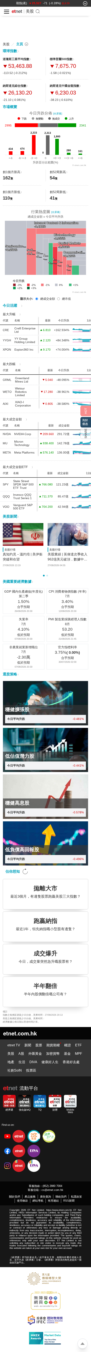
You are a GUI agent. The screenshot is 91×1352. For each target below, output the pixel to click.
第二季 (23, 596)
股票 (38, 1045)
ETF (78, 1045)
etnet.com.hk (20, 1033)
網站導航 (37, 1200)
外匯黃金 (35, 1053)
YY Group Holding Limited (24, 340)
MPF (78, 1053)
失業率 (23, 619)
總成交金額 (47, 298)
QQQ (6, 496)
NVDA (7, 434)
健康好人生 (49, 1062)
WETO (7, 391)
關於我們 (14, 1196)
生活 (21, 1062)
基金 (67, 1053)
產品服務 (30, 1196)
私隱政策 (76, 1196)
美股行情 (9, 549)
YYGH (7, 340)
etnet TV (13, 1045)
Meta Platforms (24, 452)
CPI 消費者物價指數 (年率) (67, 591)
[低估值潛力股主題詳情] (45, 750)
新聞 (27, 1045)
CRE (6, 330)
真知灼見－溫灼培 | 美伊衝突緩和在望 (23, 556)
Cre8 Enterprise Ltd (25, 330)
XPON (7, 349)
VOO (6, 506)
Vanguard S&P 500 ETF (23, 506)
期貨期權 (53, 1045)
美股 (30, 11)
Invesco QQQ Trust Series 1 (22, 496)
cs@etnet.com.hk (52, 1190)
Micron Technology (21, 443)
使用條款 (22, 1200)
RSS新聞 (68, 1200)
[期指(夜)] (21, 3)
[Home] (17, 11)
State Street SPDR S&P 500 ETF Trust (23, 484)
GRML (7, 379)
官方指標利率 (67, 647)
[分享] (85, 433)
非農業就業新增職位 (23, 647)
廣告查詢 (45, 1196)
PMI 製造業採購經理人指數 (67, 619)
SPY (5, 484)
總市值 (66, 298)
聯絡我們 (60, 1196)
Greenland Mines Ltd (22, 379)
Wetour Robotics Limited (21, 392)
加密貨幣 (53, 1053)
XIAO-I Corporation (23, 403)
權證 (67, 1045)
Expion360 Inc (23, 349)
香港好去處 (71, 1062)
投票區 (31, 1070)
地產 (10, 1062)
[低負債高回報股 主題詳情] (45, 843)
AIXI (5, 403)
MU (5, 443)
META (7, 452)
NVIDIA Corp (22, 434)
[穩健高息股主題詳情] (45, 797)
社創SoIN (14, 1070)
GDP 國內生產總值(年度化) (23, 591)
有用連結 (53, 1200)
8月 (67, 624)
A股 (21, 1053)
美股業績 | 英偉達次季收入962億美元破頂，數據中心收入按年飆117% (67, 557)
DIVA (33, 1062)
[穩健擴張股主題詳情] (45, 703)
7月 (67, 596)
